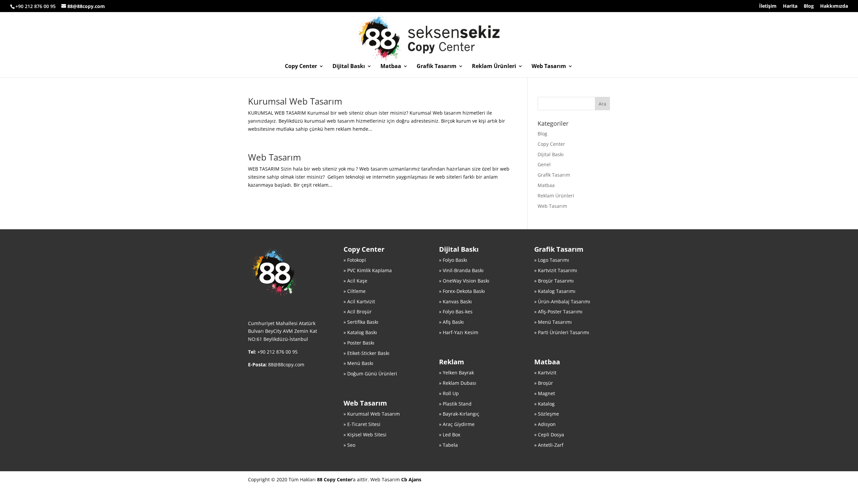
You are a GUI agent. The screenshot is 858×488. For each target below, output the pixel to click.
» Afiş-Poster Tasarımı (558, 311)
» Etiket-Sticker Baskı (366, 353)
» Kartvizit (545, 372)
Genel (544, 164)
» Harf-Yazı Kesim (458, 332)
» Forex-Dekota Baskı (462, 291)
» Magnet (544, 393)
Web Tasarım (549, 67)
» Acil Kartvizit (359, 301)
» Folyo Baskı (453, 260)
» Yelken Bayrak (456, 372)
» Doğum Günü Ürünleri (370, 373)
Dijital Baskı (348, 67)
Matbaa (390, 67)
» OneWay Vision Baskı (464, 281)
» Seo (349, 445)
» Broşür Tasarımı (554, 281)
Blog (809, 6)
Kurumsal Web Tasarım (295, 101)
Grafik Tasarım (436, 67)
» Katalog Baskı (360, 332)
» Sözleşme (546, 414)
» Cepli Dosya (549, 434)
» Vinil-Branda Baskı (461, 270)
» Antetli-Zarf (548, 445)
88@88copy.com (286, 364)
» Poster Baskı (359, 343)
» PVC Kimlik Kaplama (368, 270)
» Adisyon (545, 424)
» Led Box (449, 434)
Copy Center (301, 67)
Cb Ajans (411, 479)
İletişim (768, 6)
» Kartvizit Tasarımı (555, 270)
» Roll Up (449, 393)
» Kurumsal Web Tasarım (372, 414)
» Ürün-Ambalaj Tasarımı (562, 301)
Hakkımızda (834, 6)
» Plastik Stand (455, 404)
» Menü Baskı (358, 363)
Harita (790, 6)
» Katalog (544, 404)
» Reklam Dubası (457, 383)
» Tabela (448, 445)
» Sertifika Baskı (361, 322)
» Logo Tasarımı (551, 260)
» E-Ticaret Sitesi (362, 424)
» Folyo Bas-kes (456, 311)
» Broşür (543, 383)
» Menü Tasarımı (553, 322)
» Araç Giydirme (457, 424)
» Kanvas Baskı (455, 301)
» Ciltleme (355, 291)
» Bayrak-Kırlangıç (459, 414)
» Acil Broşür (358, 311)
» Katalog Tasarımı (554, 291)
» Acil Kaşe (355, 281)
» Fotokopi (355, 260)
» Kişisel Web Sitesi (365, 434)
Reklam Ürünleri (494, 67)
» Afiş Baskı (451, 322)
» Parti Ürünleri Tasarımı (561, 332)
